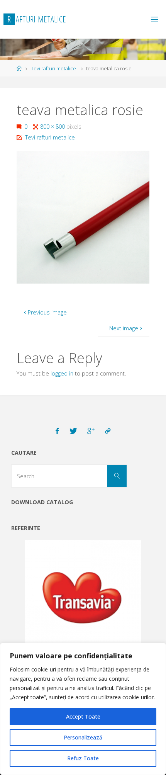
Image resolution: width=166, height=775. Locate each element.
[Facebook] (58, 431)
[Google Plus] (91, 431)
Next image (123, 328)
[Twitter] (73, 431)
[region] (83, 709)
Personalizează (83, 737)
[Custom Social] (108, 431)
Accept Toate (83, 716)
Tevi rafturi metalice (53, 68)
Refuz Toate (83, 758)
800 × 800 (53, 126)
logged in (62, 373)
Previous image (47, 312)
